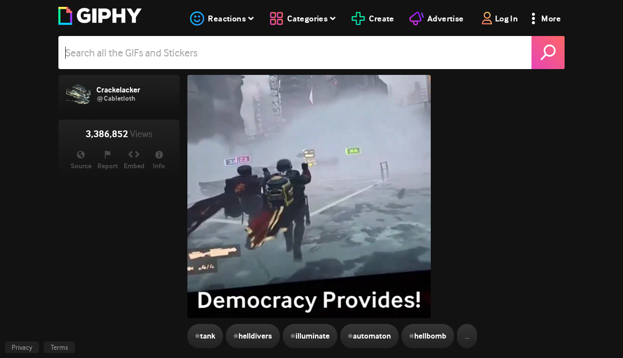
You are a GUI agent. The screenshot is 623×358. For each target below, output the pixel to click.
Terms (59, 347)
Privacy (22, 347)
